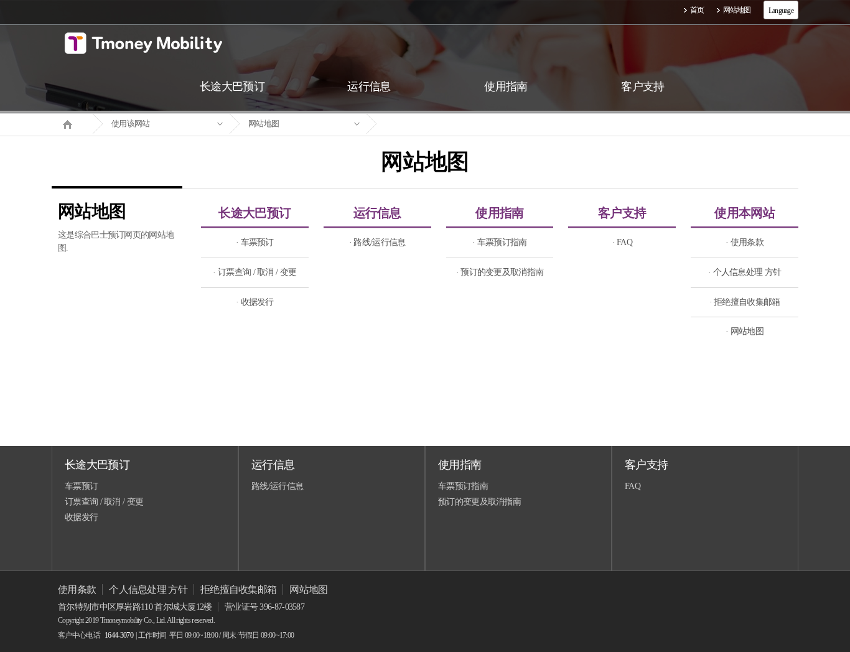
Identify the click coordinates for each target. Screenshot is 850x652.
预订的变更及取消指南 (479, 501)
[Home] (72, 123)
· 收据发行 (255, 302)
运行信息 (377, 213)
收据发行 (81, 517)
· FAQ (622, 242)
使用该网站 (130, 123)
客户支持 (622, 213)
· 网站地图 (745, 331)
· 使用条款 (745, 242)
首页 (697, 10)
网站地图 (737, 10)
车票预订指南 (463, 486)
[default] (435, 124)
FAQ (632, 486)
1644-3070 (119, 635)
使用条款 (77, 589)
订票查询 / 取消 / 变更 (104, 501)
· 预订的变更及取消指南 (500, 272)
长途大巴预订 (254, 213)
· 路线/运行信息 (377, 242)
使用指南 (499, 213)
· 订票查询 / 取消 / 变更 (254, 272)
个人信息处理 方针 (148, 589)
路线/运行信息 (277, 486)
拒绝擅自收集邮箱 (238, 589)
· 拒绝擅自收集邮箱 (744, 302)
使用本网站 (744, 213)
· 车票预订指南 (499, 242)
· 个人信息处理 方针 (744, 272)
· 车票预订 (255, 242)
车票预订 (81, 486)
